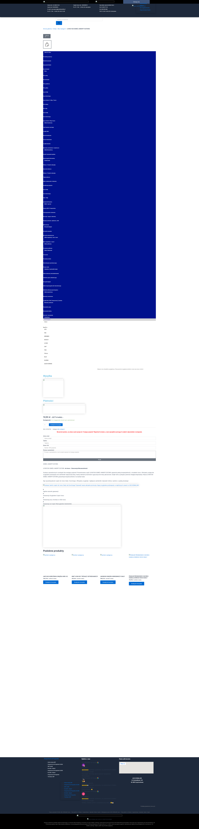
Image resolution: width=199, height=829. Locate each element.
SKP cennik (50, 766)
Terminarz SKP (51, 776)
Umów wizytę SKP (52, 762)
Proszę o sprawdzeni (48, 450)
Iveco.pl (153, 806)
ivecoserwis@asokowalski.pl (58, 9)
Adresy (142, 5)
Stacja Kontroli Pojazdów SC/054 (55, 764)
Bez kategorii (62, 29)
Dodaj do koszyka (55, 424)
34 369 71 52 (104, 7)
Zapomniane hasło (145, 10)
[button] (152, 1)
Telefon (45, 440)
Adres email (46, 436)
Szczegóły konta (144, 7)
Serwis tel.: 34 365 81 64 (53, 5)
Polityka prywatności (145, 806)
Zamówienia (143, 3)
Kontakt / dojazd (51, 768)
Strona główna (47, 29)
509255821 (55, 7)
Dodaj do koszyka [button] (50, 582)
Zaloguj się (136, 2)
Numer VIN (46, 445)
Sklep (54, 29)
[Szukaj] (59, 23)
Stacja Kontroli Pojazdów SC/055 (55, 770)
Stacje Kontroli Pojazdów (51, 758)
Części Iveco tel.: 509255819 (80, 5)
